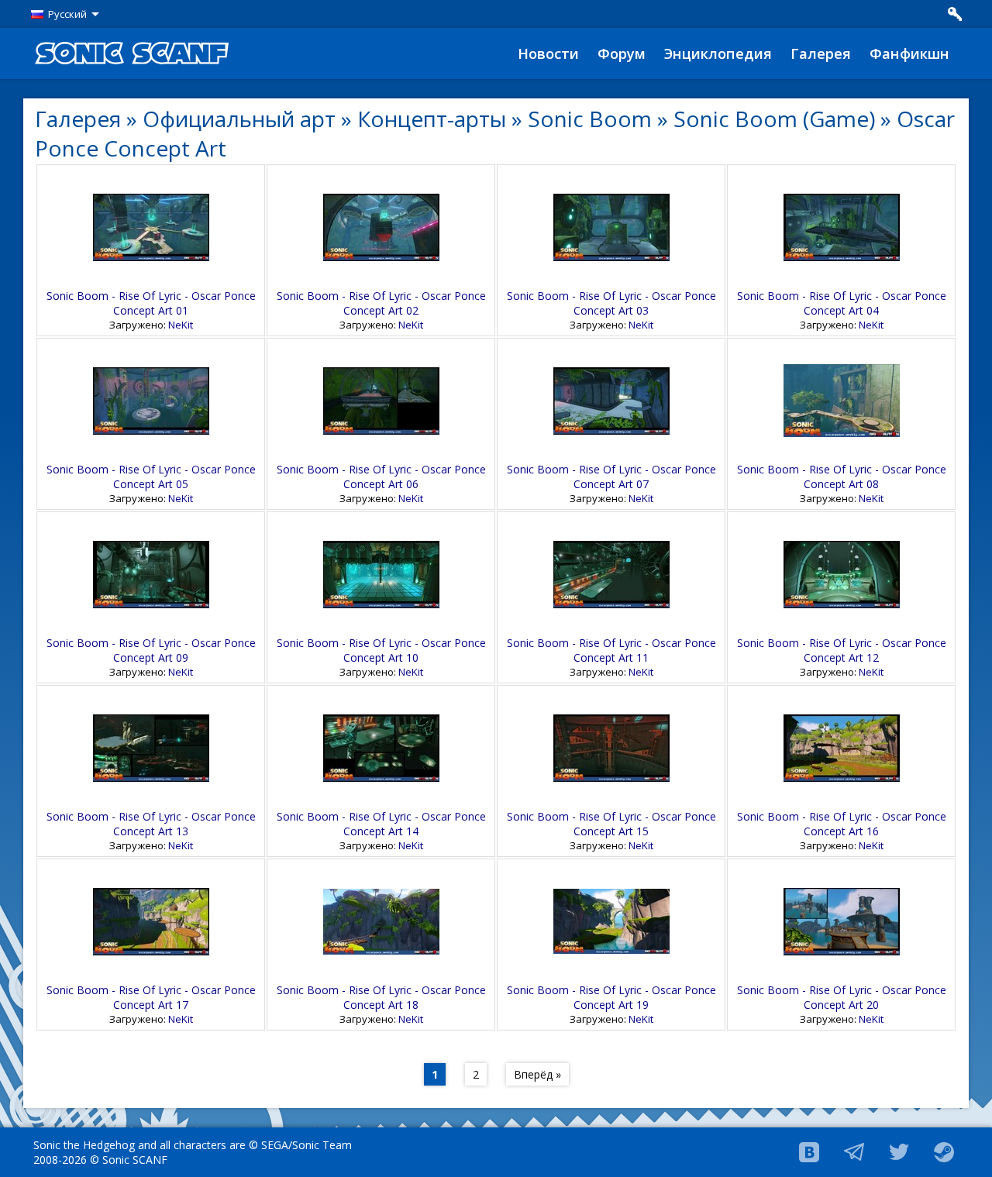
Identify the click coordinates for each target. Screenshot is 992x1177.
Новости (548, 53)
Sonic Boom (590, 118)
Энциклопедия (718, 53)
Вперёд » (537, 1074)
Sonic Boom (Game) (774, 118)
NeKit (180, 325)
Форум (622, 53)
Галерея (820, 53)
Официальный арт (239, 118)
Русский (67, 14)
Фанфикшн (909, 53)
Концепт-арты (431, 118)
